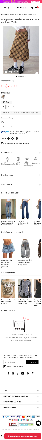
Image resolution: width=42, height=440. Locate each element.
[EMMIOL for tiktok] (18, 373)
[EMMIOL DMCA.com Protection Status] (26, 426)
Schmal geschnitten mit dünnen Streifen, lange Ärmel (25, 301)
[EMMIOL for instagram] (13, 373)
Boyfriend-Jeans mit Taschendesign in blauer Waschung (8, 223)
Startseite (4, 15)
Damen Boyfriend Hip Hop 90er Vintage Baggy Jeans (25, 262)
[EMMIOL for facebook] (8, 373)
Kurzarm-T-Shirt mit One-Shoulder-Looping (8, 301)
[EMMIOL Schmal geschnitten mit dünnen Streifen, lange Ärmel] (25, 288)
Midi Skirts (32, 15)
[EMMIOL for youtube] (22, 373)
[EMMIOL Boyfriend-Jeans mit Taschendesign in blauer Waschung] (8, 209)
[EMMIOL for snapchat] (33, 373)
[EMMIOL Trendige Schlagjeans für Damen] (25, 209)
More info (21, 133)
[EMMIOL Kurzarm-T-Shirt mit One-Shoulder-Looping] (8, 288)
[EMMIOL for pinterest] (28, 373)
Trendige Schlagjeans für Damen (23, 223)
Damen (12, 15)
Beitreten (32, 362)
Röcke (25, 15)
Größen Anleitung (7, 118)
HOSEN (18, 15)
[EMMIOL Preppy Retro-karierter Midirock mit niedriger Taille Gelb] (3, 98)
